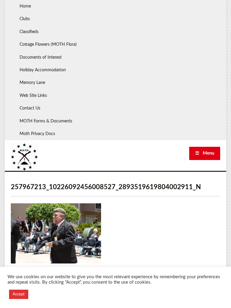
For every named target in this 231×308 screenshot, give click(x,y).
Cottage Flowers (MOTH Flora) (48, 44)
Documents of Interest (41, 57)
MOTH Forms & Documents (46, 121)
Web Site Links (33, 96)
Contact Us (30, 108)
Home (25, 6)
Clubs (25, 19)
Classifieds (29, 32)
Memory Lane (32, 83)
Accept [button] (19, 294)
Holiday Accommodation (43, 70)
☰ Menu (204, 153)
